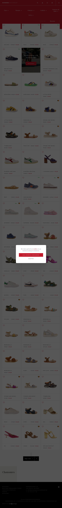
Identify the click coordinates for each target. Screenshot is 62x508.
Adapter (31, 258)
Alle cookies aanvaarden (31, 254)
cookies (35, 249)
